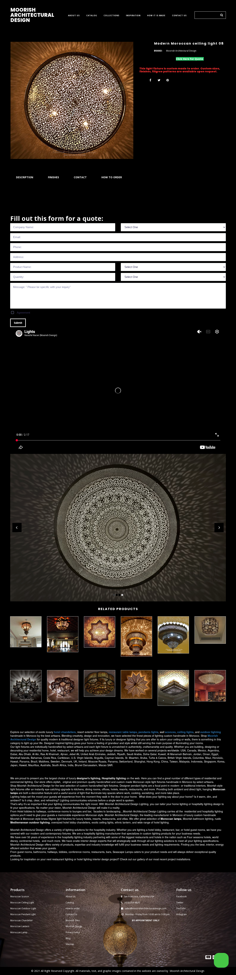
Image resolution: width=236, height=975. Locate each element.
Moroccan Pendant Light (23, 914)
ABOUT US (74, 15)
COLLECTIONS (111, 15)
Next (219, 527)
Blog (68, 938)
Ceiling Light (27, 902)
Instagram (181, 914)
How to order (73, 908)
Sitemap (70, 944)
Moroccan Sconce (19, 896)
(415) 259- (129, 902)
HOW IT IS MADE (156, 15)
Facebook (181, 896)
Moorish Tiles (73, 920)
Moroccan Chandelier (21, 920)
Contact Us (71, 914)
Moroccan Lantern (19, 926)
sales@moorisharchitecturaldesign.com (145, 908)
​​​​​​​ (208, 957)
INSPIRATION (133, 15)
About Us (70, 896)
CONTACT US (179, 15)
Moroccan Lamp (18, 932)
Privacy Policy (73, 932)
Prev (17, 527)
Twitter (179, 902)
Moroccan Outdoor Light (23, 908)
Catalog (70, 902)
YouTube (181, 908)
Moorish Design (74, 926)
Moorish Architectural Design (187, 971)
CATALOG (91, 15)
